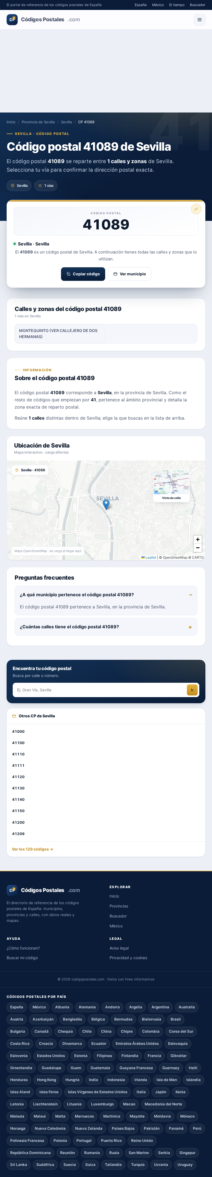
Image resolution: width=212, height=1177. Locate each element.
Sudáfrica (45, 1164)
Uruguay (185, 1164)
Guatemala (100, 1068)
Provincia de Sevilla (38, 122)
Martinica (111, 1116)
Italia (141, 1092)
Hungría (72, 1079)
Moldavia (162, 1116)
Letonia (17, 1104)
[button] (106, 504)
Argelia (135, 1007)
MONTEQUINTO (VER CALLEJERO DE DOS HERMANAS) (58, 333)
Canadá (42, 1031)
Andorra (112, 1007)
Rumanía (92, 1152)
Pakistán (152, 1128)
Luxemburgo (102, 1104)
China (106, 1031)
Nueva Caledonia (50, 1128)
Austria (16, 1019)
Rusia (114, 1152)
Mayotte (137, 1116)
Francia (154, 1055)
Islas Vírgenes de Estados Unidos (97, 1092)
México (158, 5)
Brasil (176, 1019)
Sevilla (66, 122)
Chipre (127, 1031)
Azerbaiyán (43, 1019)
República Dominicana (30, 1152)
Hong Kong (46, 1079)
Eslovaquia (178, 1043)
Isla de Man (167, 1079)
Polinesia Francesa (27, 1140)
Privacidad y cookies (128, 957)
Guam (76, 1068)
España (141, 5)
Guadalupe (51, 1068)
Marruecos (84, 1116)
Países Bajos (123, 1128)
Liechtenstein (45, 1104)
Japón (160, 1092)
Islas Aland (20, 1092)
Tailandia (113, 1164)
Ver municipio (133, 273)
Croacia (46, 1043)
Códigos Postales (44, 19)
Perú (197, 1128)
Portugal (84, 1140)
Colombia (151, 1031)
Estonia (81, 1055)
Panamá (176, 1128)
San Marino (139, 1152)
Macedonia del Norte (163, 1104)
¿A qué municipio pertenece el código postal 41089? (77, 594)
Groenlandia (21, 1068)
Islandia (193, 1079)
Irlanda (140, 1079)
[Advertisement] (106, 71)
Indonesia (116, 1079)
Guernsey (170, 1068)
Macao (129, 1104)
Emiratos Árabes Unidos (137, 1043)
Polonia (60, 1140)
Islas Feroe (49, 1092)
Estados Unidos (51, 1055)
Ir (192, 690)
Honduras (19, 1079)
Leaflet (150, 557)
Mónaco (187, 1116)
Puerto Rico (111, 1140)
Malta (60, 1116)
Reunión (67, 1152)
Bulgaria (17, 1031)
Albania (62, 1007)
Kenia (181, 1092)
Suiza (90, 1164)
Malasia (17, 1116)
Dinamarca (72, 1043)
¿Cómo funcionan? (23, 948)
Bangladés (72, 1019)
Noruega (17, 1128)
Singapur (187, 1152)
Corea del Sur (181, 1031)
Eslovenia (19, 1055)
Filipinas (104, 1055)
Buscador (197, 5)
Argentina (160, 1007)
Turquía (138, 1164)
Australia (187, 1007)
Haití (193, 1068)
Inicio (11, 122)
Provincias (119, 906)
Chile (87, 1031)
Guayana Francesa (136, 1068)
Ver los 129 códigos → (32, 849)
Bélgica (98, 1019)
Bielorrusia (151, 1019)
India (93, 1079)
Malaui (40, 1116)
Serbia (164, 1152)
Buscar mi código (22, 957)
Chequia (65, 1031)
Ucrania (161, 1164)
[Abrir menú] (199, 19)
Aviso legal (119, 948)
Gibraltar (179, 1055)
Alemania (87, 1007)
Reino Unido (142, 1140)
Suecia (69, 1164)
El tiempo (176, 5)
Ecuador (98, 1043)
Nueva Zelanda (88, 1128)
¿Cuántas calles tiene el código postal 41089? (69, 626)
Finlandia (129, 1055)
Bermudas (123, 1019)
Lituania (74, 1104)
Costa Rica (20, 1043)
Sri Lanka (18, 1164)
